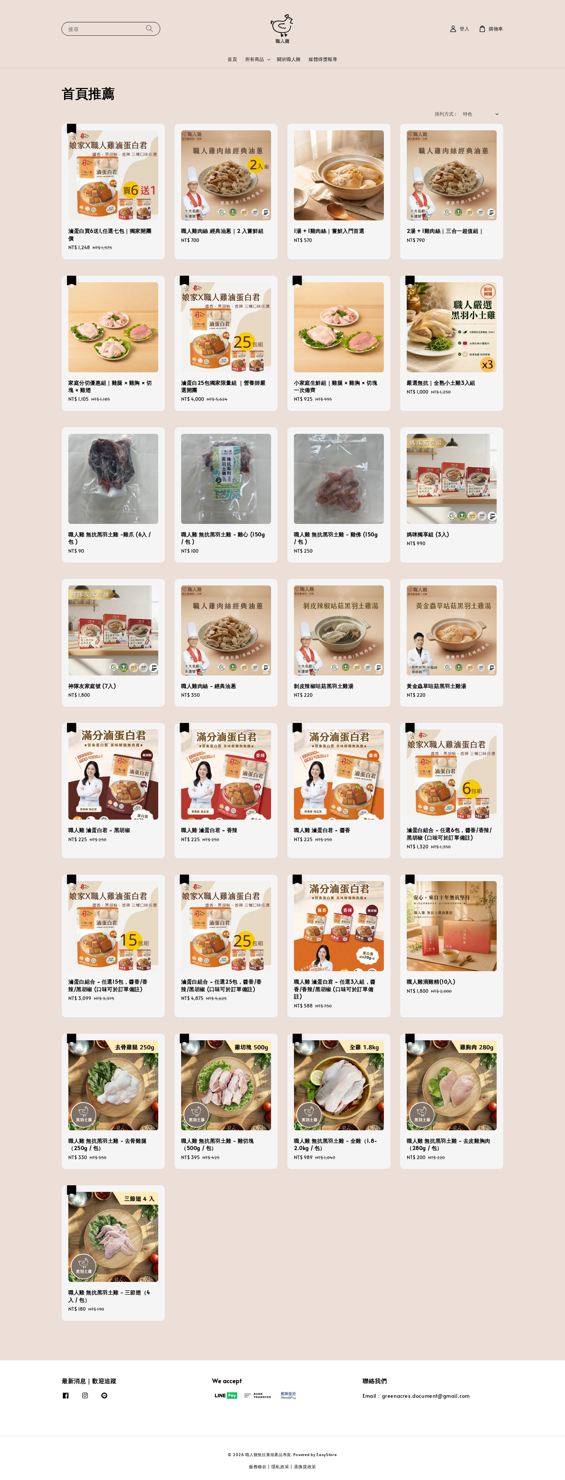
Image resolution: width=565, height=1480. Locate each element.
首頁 (232, 59)
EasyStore (327, 1454)
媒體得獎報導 (323, 59)
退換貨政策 (305, 1467)
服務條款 (258, 1467)
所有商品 (254, 59)
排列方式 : (445, 114)
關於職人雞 (289, 59)
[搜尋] (149, 28)
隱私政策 (280, 1467)
